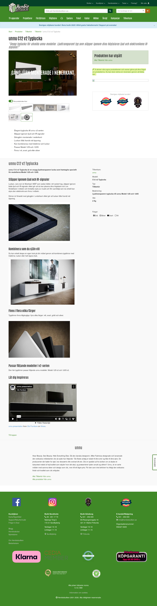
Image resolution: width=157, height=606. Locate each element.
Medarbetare (14, 543)
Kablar (87, 18)
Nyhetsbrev (13, 534)
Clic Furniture (32, 426)
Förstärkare (40, 18)
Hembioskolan (113, 3)
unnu (94, 172)
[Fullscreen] (62, 92)
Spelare (69, 18)
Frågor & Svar (14, 522)
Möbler (96, 18)
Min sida (144, 3)
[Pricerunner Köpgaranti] (132, 556)
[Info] (72, 92)
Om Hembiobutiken (16, 540)
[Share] (67, 92)
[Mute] (58, 92)
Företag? (134, 3)
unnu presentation (16, 426)
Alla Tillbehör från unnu (103, 60)
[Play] (13, 92)
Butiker (89, 3)
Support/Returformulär (17, 520)
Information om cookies (78, 592)
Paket (78, 18)
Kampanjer (115, 18)
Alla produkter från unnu (42, 479)
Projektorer (27, 18)
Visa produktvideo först (20, 101)
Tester (124, 3)
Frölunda (86, 534)
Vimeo (43, 426)
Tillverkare (128, 18)
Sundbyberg (51, 534)
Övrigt (105, 18)
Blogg (11, 528)
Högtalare (53, 18)
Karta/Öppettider (15, 517)
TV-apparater (14, 18)
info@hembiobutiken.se (127, 520)
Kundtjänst (100, 3)
